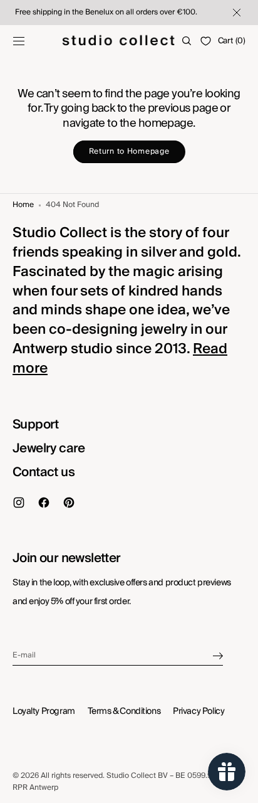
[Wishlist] (205, 41)
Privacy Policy (198, 711)
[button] (19, 41)
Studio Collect (131, 775)
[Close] (235, 12)
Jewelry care (49, 448)
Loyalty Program (44, 711)
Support (36, 424)
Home (23, 205)
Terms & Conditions (124, 711)
